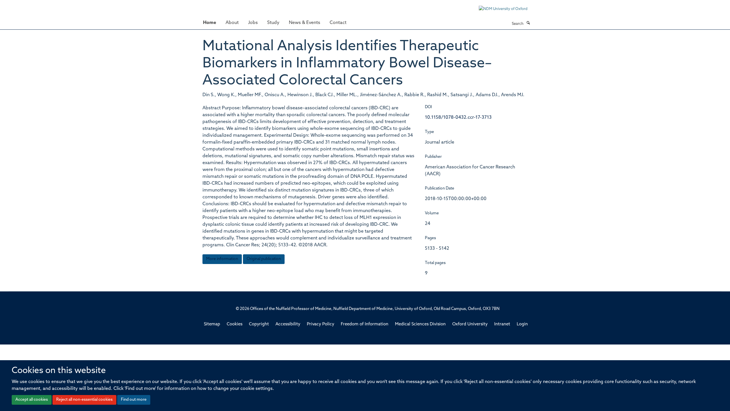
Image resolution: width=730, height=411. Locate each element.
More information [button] (222, 259)
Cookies (234, 324)
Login (522, 324)
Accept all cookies (31, 400)
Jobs (253, 23)
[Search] (528, 23)
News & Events (304, 23)
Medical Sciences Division (420, 324)
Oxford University (470, 324)
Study (273, 23)
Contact (338, 23)
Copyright (259, 324)
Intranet (502, 324)
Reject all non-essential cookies (84, 400)
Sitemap (212, 324)
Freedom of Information (364, 324)
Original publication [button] (264, 259)
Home (209, 23)
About (232, 23)
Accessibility (287, 324)
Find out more (134, 400)
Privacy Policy (320, 324)
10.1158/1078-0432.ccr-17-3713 (458, 117)
